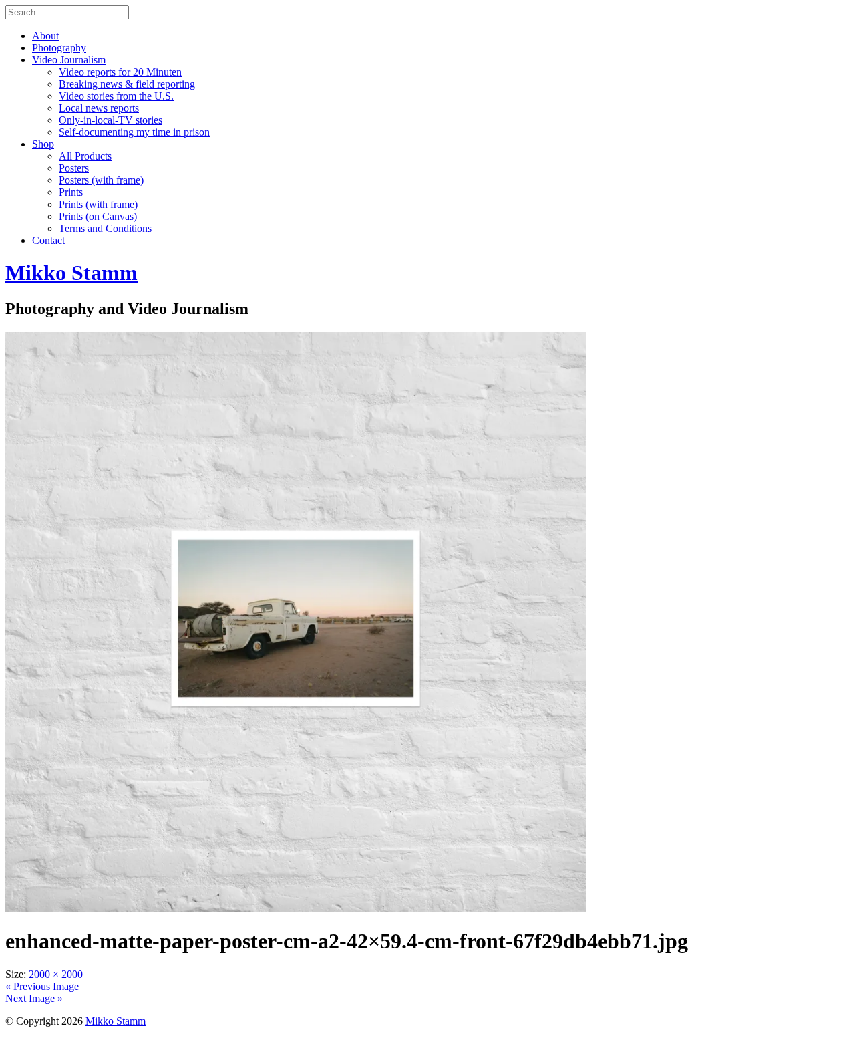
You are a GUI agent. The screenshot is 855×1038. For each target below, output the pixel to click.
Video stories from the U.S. (116, 96)
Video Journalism (69, 60)
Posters (74, 168)
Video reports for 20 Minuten (120, 72)
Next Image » (34, 998)
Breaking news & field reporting (127, 84)
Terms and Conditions (105, 228)
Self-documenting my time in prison (134, 132)
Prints (71, 192)
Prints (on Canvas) (98, 216)
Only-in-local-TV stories (110, 120)
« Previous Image (42, 986)
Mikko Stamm (116, 1021)
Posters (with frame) (101, 180)
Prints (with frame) (98, 204)
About (45, 35)
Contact (48, 240)
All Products (85, 156)
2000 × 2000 (56, 974)
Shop (43, 144)
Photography (59, 47)
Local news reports (99, 108)
